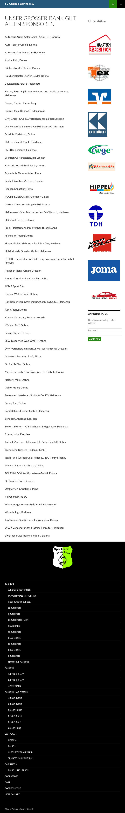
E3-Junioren (14, 644)
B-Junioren (14, 656)
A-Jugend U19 (15, 698)
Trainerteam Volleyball (21, 758)
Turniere (9, 584)
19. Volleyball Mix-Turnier (22, 596)
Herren (12, 740)
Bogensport (11, 776)
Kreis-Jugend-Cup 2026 (19, 602)
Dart (7, 782)
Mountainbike (12, 794)
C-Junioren (14, 614)
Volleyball (11, 734)
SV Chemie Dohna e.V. (19, 3)
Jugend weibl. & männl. (20, 752)
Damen (11, 746)
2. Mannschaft (16, 680)
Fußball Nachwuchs (16, 692)
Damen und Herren (18, 770)
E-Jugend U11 (15, 716)
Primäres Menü (121, 4)
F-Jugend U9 (14, 722)
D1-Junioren (14, 638)
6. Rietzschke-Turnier (19, 590)
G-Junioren (14, 626)
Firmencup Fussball (18, 662)
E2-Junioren (14, 608)
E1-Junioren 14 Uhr (18, 620)
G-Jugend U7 (14, 728)
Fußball (9, 668)
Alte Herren (14, 686)
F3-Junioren (14, 632)
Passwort (92, 331)
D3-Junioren (14, 650)
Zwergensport (13, 788)
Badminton (11, 764)
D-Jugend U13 (15, 710)
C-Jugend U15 (15, 704)
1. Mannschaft (16, 674)
